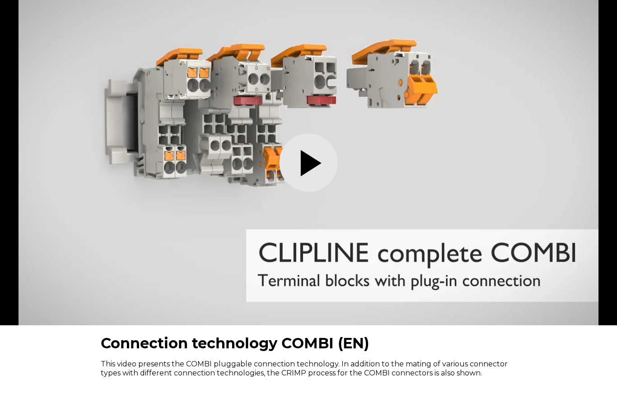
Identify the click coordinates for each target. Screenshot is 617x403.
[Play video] (309, 163)
